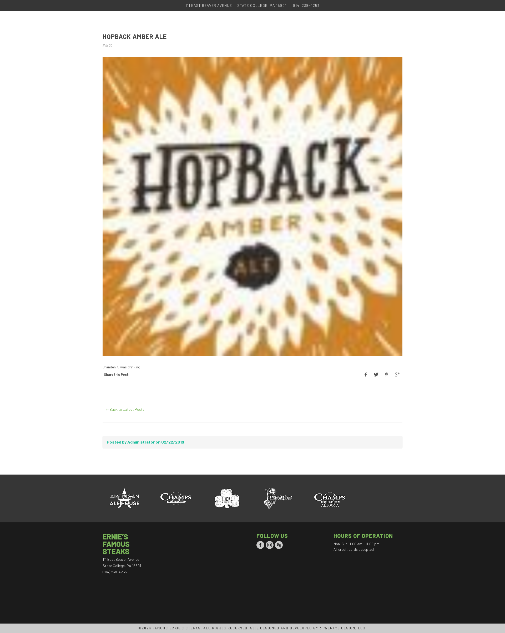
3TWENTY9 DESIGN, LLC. (343, 628)
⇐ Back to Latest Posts (125, 409)
